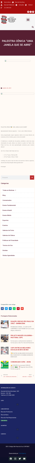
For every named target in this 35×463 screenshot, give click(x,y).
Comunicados (7, 200)
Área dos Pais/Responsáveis (8, 417)
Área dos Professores (7, 411)
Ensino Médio (7, 215)
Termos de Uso (8, 245)
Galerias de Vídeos (9, 235)
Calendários (4, 420)
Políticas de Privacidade (10, 240)
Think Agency (22, 453)
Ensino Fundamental (9, 205)
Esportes (5, 220)
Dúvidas (5, 250)
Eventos (5, 225)
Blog (4, 195)
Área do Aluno (4, 414)
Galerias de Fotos (8, 230)
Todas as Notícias (8, 190)
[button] (28, 19)
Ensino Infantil (7, 210)
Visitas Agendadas (9, 255)
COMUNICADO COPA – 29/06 (21, 362)
